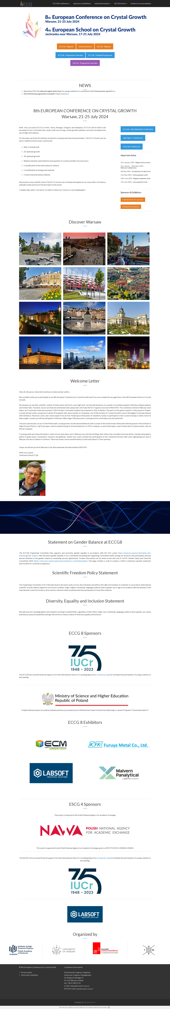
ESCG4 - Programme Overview (85, 63)
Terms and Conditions (29, 975)
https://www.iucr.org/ (101, 675)
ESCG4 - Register (104, 46)
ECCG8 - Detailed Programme (100, 55)
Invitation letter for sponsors (132, 200)
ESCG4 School (120, 3)
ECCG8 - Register (66, 46)
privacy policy (103, 1007)
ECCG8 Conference (61, 3)
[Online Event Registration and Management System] (85, 1002)
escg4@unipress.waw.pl (84, 989)
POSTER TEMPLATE (131, 147)
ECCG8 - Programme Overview (70, 55)
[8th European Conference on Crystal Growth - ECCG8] (25, 3)
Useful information (102, 3)
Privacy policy (26, 972)
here (79, 91)
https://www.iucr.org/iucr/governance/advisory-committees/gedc (61, 561)
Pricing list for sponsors (130, 207)
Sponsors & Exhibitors (82, 3)
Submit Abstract (85, 46)
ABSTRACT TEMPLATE (133, 138)
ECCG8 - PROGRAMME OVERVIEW (138, 129)
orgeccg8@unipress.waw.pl (79, 986)
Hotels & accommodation (141, 3)
